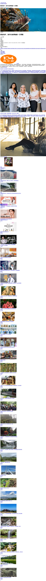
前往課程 (2, 40)
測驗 (3, 3)
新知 (6, 3)
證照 (1, 3)
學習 (4, 2)
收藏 (1, 39)
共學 (4, 3)
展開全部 (2, 44)
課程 (5, 2)
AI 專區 (1, 2)
